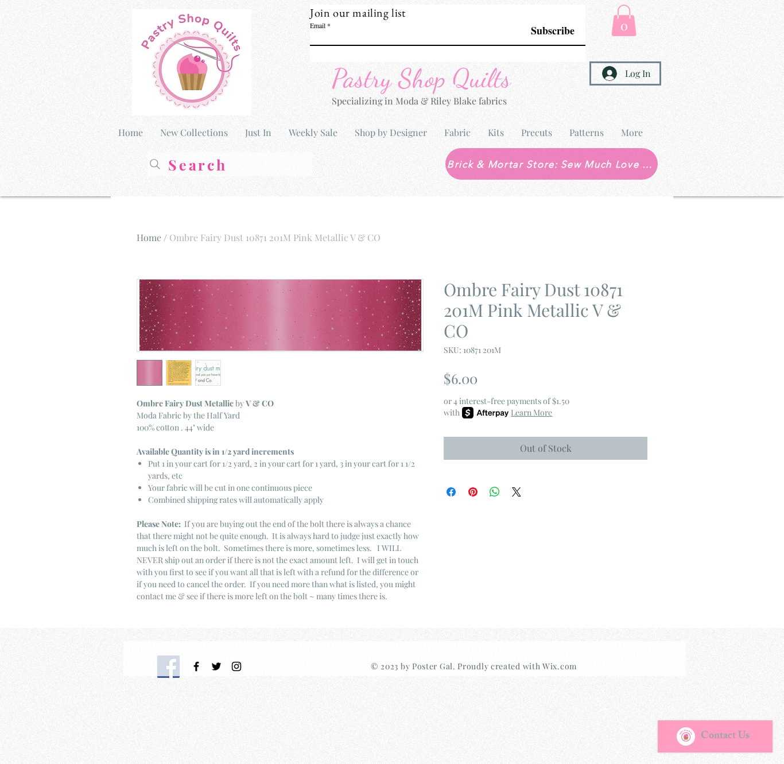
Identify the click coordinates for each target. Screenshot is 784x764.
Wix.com (559, 666)
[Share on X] (516, 492)
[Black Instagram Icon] (236, 666)
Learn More (531, 412)
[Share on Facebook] (451, 492)
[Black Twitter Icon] (216, 666)
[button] (624, 20)
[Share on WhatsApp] (495, 492)
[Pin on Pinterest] (473, 492)
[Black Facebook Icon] (196, 666)
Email (317, 25)
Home (149, 237)
